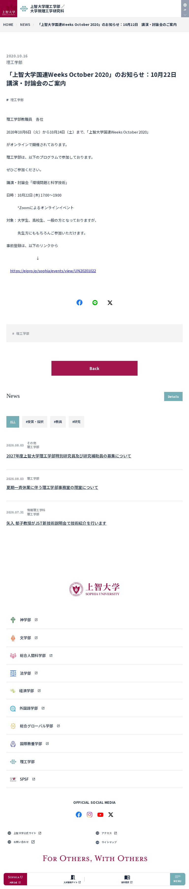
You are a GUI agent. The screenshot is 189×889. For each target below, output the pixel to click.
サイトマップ (109, 842)
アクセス (107, 833)
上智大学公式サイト (25, 833)
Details (173, 396)
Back (95, 368)
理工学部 (14, 62)
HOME (8, 24)
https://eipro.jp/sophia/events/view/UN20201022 (53, 270)
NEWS (25, 24)
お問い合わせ (21, 842)
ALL (13, 421)
